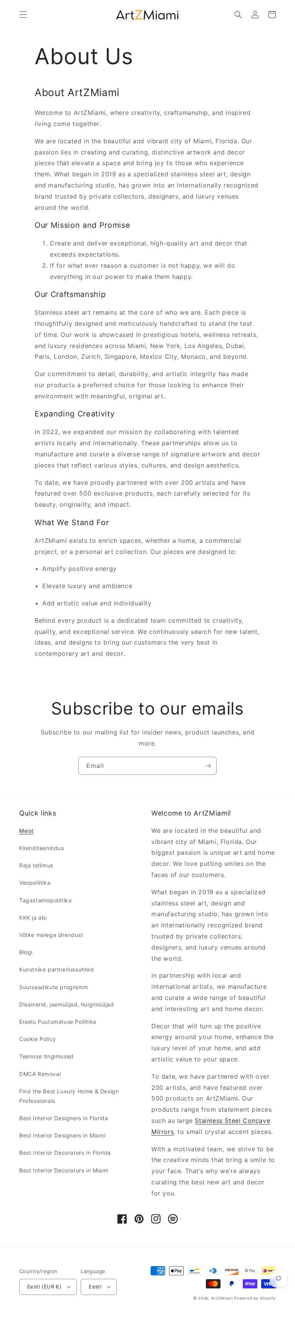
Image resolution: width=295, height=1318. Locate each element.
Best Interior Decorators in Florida (65, 1152)
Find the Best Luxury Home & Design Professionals (69, 1096)
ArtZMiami (221, 1298)
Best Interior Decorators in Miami (63, 1170)
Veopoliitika (34, 882)
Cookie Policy (37, 1039)
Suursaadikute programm (53, 987)
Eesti (95, 1286)
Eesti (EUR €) (44, 1286)
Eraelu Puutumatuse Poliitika (57, 1021)
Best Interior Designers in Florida (63, 1118)
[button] (23, 14)
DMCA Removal (40, 1074)
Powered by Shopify (255, 1298)
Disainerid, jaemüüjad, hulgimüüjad (66, 1004)
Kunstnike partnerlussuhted (56, 969)
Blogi (26, 952)
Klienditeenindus (41, 848)
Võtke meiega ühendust (51, 935)
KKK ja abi (33, 917)
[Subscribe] (207, 766)
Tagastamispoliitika (45, 900)
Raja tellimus (36, 865)
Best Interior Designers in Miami (62, 1135)
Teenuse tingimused (46, 1056)
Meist (26, 830)
